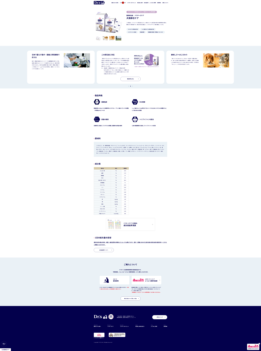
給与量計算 (146, 2)
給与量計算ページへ (104, 250)
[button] (41, 67)
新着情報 (159, 2)
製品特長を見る (130, 78)
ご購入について (165, 2)
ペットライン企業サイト (99, 337)
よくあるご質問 (153, 2)
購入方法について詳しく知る (130, 298)
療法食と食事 (140, 2)
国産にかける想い (115, 2)
